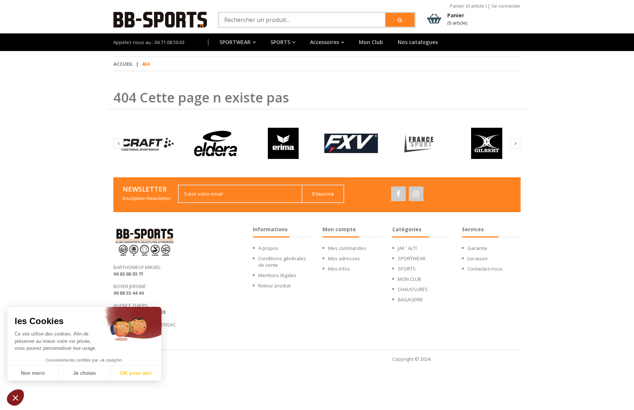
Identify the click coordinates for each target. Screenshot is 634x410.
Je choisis (84, 373)
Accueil (123, 64)
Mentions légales (277, 275)
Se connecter (506, 6)
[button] (15, 397)
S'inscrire (323, 194)
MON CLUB (409, 279)
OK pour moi (136, 373)
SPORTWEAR (235, 42)
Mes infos (339, 268)
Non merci (33, 373)
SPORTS (280, 42)
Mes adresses (344, 258)
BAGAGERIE (410, 299)
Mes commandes (347, 248)
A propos (268, 248)
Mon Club (371, 42)
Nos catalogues (418, 42)
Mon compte (339, 229)
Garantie (477, 248)
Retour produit (274, 285)
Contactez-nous (485, 268)
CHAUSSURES (413, 289)
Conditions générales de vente (282, 261)
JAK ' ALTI (407, 248)
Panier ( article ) (468, 6)
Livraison (477, 258)
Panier (457, 19)
